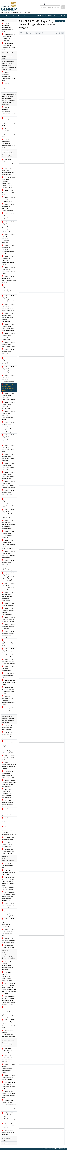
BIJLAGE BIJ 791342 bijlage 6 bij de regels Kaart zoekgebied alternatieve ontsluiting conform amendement (8, 652)
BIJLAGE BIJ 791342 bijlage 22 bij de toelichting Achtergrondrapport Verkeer (8, 415)
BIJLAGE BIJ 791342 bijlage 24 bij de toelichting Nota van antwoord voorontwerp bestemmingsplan (8, 439)
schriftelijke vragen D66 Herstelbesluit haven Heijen (8, 682)
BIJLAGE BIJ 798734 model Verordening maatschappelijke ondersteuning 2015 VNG (8, 913)
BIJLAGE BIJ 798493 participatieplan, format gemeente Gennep (8, 1077)
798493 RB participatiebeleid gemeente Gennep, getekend (7, 1058)
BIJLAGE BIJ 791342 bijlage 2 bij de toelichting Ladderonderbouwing (8, 216)
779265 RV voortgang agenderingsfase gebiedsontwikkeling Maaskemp (7, 965)
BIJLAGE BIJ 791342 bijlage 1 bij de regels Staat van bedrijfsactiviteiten (8, 611)
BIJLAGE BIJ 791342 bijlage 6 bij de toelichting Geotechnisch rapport (8, 270)
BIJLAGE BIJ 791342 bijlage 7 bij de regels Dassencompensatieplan (8, 661)
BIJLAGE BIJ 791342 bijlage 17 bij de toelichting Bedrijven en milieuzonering (8, 370)
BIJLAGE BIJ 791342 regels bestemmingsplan (8, 604)
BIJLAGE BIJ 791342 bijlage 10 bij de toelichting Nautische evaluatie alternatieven (8, 307)
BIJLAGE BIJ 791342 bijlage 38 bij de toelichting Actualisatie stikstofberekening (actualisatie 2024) (8, 577)
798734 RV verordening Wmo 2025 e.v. (8, 865)
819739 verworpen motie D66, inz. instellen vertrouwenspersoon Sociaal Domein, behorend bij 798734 (8, 896)
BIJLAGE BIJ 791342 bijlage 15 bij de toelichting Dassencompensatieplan (8, 352)
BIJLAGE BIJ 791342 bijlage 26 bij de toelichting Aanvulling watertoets (8, 457)
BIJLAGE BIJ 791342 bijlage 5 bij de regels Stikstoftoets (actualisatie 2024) (8, 643)
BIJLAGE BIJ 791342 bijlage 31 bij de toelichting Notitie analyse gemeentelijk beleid (8, 503)
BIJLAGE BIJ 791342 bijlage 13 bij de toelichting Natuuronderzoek (8, 336)
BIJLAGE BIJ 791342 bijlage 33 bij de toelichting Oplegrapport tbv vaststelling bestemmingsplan (8, 524)
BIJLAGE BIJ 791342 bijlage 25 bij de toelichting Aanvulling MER (8, 448)
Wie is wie (27, 12)
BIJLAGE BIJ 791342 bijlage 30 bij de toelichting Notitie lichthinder (8, 493)
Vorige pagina (60, 21)
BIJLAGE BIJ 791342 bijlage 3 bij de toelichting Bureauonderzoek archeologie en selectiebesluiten (8, 227)
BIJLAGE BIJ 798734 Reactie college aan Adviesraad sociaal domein (8, 932)
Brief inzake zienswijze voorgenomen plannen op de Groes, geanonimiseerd (8, 803)
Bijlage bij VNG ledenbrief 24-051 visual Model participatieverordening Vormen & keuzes (8, 1117)
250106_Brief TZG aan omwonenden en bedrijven (8, 675)
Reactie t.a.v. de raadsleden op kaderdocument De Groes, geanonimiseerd (8, 774)
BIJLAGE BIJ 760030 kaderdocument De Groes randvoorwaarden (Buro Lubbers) (9, 765)
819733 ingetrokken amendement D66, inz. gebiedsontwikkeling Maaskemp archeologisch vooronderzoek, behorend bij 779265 (9, 988)
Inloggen (61, 1148)
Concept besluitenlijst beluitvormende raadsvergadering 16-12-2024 (8, 76)
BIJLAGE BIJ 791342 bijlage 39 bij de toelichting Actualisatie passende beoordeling (8, 586)
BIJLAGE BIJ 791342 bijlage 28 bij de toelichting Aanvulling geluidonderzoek (8, 475)
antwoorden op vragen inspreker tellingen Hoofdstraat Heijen (7, 710)
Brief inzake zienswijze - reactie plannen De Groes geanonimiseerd (7, 812)
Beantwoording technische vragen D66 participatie (8, 1125)
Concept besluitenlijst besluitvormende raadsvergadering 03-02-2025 (8, 27)
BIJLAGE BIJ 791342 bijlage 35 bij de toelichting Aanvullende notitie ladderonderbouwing (8, 544)
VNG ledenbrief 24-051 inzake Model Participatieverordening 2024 (8, 1085)
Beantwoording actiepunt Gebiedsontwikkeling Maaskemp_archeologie (8, 1033)
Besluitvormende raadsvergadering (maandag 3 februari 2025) (30, 15)
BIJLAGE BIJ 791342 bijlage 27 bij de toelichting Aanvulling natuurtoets (8, 466)
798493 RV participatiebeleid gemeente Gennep (7, 1051)
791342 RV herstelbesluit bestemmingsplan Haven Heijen (8, 162)
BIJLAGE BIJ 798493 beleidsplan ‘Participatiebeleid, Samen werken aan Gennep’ (8, 1068)
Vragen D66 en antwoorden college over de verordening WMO (8, 940)
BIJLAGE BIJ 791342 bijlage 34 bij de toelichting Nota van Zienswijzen (8, 534)
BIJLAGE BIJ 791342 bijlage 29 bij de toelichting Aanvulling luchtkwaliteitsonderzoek (8, 484)
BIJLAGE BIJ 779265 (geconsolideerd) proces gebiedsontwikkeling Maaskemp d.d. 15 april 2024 (8, 1023)
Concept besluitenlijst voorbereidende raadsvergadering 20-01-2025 (8, 132)
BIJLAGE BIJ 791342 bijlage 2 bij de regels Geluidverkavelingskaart (8, 619)
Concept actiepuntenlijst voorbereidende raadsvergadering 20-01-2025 (8, 143)
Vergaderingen (12, 12)
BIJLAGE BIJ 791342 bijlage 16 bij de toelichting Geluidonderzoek (8, 361)
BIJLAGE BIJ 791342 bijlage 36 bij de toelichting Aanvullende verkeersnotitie (8, 554)
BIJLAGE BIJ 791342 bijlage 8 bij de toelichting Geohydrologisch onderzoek (8, 289)
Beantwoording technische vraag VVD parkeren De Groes (8, 851)
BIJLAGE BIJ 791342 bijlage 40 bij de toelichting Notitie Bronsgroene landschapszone (8, 596)
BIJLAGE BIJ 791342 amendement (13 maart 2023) (8, 192)
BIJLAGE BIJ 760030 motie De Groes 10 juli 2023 (8, 757)
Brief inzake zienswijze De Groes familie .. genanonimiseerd (7, 821)
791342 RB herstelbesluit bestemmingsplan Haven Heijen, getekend (8, 171)
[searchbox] (50, 7)
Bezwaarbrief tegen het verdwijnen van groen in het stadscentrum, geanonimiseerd (9, 783)
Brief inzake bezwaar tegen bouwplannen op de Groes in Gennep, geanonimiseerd (7, 793)
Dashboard (4, 12)
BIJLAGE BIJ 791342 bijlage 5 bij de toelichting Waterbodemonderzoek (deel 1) (8, 249)
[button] (63, 7)
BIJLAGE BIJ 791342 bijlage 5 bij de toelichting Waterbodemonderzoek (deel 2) (8, 260)
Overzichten (19, 12)
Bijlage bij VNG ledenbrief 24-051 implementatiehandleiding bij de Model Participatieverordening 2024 (9, 1105)
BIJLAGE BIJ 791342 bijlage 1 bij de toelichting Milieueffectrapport (8, 207)
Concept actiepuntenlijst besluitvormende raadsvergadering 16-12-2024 (8, 87)
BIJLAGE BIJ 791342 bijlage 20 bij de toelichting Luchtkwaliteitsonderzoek (9, 396)
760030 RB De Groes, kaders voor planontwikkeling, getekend (7, 735)
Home (11, 15)
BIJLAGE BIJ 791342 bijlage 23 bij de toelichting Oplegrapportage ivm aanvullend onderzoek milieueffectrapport (8, 427)
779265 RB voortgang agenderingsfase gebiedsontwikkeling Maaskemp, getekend (7, 976)
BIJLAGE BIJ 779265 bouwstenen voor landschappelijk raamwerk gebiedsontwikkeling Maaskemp (8, 1012)
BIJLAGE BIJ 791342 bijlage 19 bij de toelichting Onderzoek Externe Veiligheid (8, 387)
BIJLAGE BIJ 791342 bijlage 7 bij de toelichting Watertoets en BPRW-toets (9, 279)
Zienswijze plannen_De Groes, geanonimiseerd (7, 844)
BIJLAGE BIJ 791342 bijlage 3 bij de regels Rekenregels (8, 626)
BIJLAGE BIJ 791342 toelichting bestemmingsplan (8, 199)
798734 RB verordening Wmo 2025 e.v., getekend (8, 872)
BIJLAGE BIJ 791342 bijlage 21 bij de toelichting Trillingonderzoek (8, 405)
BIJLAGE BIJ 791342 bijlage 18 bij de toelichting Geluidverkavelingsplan (8, 378)
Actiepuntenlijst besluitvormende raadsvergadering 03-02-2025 (8, 46)
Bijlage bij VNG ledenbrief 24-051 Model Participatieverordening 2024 (8, 1094)
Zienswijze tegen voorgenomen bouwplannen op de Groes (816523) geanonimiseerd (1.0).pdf (9, 830)
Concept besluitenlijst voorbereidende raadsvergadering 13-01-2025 (8, 111)
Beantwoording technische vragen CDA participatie (8, 1132)
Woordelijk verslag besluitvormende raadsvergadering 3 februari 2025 (8, 37)
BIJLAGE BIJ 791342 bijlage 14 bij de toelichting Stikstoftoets (8, 344)
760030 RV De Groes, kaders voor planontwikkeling (7, 727)
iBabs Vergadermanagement (48, 1148)
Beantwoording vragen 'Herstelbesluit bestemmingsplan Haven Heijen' (8, 690)
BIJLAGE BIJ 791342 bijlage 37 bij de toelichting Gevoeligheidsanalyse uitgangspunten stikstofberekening (8, 565)
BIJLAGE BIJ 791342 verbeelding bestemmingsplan (8, 668)
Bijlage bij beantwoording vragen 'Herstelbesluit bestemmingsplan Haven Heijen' (8, 700)
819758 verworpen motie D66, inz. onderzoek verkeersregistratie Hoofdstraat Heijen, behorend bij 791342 (8, 182)
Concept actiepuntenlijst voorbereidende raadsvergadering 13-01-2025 (8, 122)
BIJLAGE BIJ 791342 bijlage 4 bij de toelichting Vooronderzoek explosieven (8, 238)
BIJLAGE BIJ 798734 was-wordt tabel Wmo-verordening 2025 (8, 905)
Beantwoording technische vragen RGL (8, 946)
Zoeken (41, 4)
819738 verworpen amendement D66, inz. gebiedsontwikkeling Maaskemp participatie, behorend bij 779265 (8, 1000)
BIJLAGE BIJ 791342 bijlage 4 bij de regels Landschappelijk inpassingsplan (8, 634)
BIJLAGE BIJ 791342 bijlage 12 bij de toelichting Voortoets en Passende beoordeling (8, 327)
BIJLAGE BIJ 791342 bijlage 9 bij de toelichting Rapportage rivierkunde (8, 299)
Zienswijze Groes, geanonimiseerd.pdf (8, 838)
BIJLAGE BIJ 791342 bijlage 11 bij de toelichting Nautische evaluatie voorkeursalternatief (8, 317)
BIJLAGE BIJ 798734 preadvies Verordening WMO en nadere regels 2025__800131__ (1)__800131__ (8, 922)
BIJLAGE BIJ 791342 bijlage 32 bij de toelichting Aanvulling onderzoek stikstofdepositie (8, 513)
